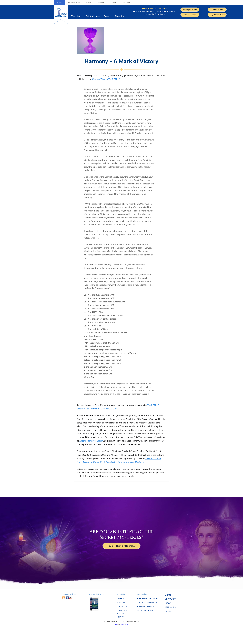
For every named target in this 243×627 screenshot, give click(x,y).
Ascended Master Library (91, 440)
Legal (116, 624)
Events (168, 595)
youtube (70, 598)
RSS (63, 598)
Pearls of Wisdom (145, 606)
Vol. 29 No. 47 (107, 79)
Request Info (171, 607)
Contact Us (122, 606)
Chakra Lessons (190, 15)
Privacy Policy (124, 624)
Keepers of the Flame (147, 598)
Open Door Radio (145, 610)
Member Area (74, 2)
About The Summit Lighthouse (122, 613)
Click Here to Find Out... (121, 546)
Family (88, 2)
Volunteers (122, 602)
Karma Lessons (217, 9)
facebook (67, 598)
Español (101, 2)
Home (59, 2)
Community (170, 599)
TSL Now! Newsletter (147, 602)
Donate (113, 2)
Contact (126, 2)
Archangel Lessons (190, 9)
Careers (120, 598)
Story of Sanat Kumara (217, 15)
